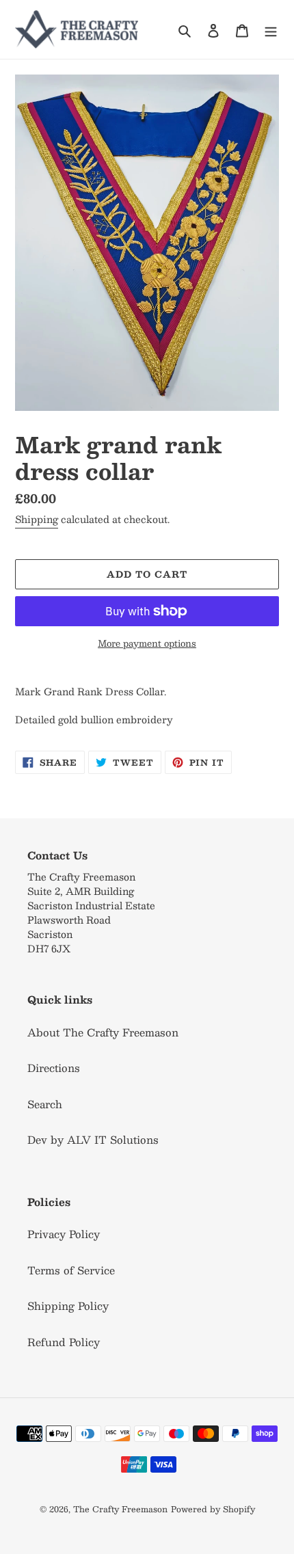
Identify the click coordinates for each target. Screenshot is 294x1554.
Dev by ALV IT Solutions (93, 1139)
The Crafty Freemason (120, 1509)
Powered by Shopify (213, 1509)
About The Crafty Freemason (102, 1032)
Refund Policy (63, 1341)
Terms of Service (71, 1269)
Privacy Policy (63, 1233)
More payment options (147, 644)
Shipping (36, 519)
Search (44, 1103)
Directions (53, 1067)
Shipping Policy (68, 1305)
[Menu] (270, 29)
